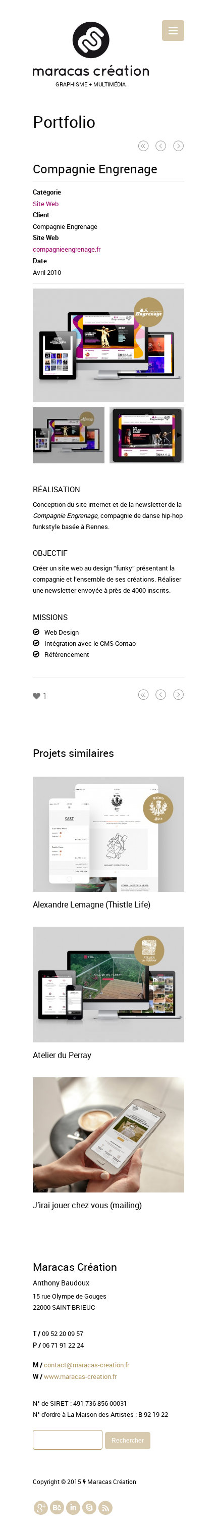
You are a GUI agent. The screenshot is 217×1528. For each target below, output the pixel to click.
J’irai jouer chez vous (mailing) (87, 1205)
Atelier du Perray (62, 1055)
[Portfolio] (143, 145)
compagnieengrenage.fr (66, 249)
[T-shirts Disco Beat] (161, 145)
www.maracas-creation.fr (80, 1376)
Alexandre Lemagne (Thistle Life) (91, 904)
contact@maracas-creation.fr (86, 1364)
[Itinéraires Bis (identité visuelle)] (178, 145)
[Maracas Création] (91, 73)
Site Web (46, 203)
